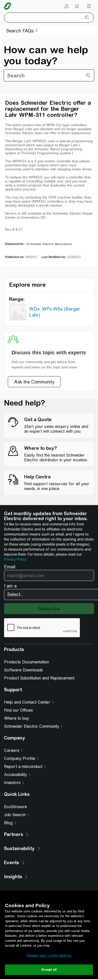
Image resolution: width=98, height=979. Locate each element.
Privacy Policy (15, 559)
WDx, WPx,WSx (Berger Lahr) (54, 312)
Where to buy (16, 718)
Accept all (49, 969)
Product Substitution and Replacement (39, 678)
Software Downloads (23, 670)
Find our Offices (18, 710)
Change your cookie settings (49, 955)
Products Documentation (26, 662)
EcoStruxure (15, 806)
